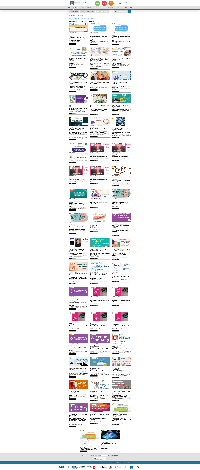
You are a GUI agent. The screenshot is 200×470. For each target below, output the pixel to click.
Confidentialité (123, 462)
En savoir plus (94, 44)
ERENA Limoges (82, 18)
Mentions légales (115, 462)
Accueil (70, 9)
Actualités (96, 7)
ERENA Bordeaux (73, 18)
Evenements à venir (74, 11)
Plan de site (129, 462)
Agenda (89, 7)
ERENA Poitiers (90, 18)
